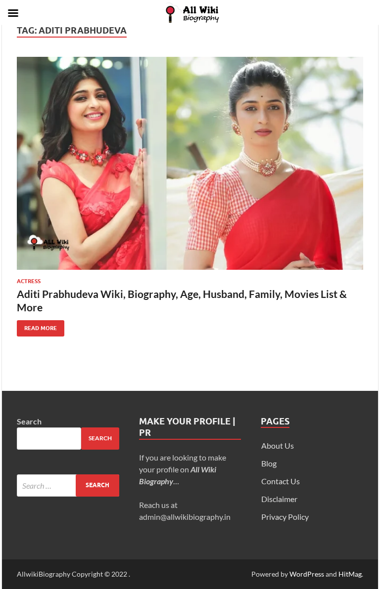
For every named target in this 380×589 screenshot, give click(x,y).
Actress (29, 281)
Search (29, 421)
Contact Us (280, 481)
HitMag (350, 574)
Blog (269, 463)
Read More (37, 326)
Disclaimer (279, 499)
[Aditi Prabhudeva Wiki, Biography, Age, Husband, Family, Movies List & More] (190, 163)
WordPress (306, 574)
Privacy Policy (285, 516)
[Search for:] (68, 485)
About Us (277, 445)
